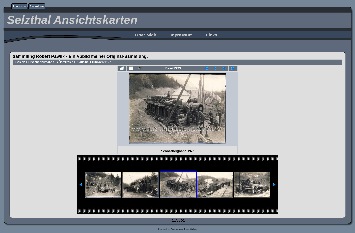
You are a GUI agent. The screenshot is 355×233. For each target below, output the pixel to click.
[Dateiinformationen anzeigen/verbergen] (131, 68)
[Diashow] (139, 68)
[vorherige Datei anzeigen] (215, 68)
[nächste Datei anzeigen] (224, 68)
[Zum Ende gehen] (233, 68)
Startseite (19, 6)
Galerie (20, 62)
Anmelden (37, 6)
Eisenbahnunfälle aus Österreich (50, 62)
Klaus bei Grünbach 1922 (94, 62)
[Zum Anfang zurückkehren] (206, 68)
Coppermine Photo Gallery (184, 229)
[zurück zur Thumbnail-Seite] (122, 68)
